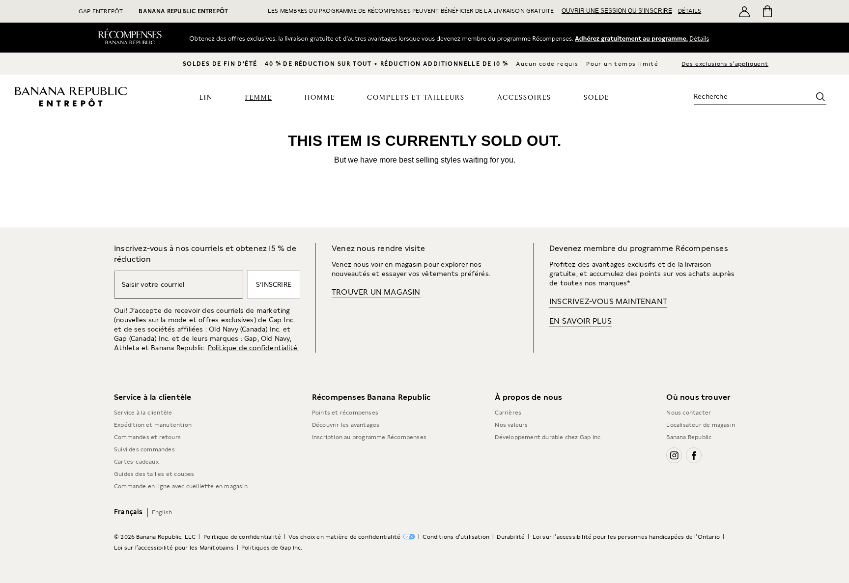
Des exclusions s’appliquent (724, 63)
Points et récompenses (345, 412)
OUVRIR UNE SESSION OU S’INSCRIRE (617, 10)
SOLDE (596, 97)
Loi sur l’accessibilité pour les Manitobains (174, 547)
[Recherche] (820, 97)
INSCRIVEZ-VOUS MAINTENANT (608, 301)
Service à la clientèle (143, 412)
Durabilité (511, 536)
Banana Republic (688, 437)
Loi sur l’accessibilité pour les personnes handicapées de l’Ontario (626, 536)
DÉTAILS (689, 10)
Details (702, 37)
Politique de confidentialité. (253, 348)
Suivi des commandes (144, 449)
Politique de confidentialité (242, 536)
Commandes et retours (147, 437)
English (162, 512)
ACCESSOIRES (524, 97)
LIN (206, 97)
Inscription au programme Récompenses (369, 437)
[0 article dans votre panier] (767, 11)
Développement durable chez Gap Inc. (548, 437)
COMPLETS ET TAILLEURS (416, 97)
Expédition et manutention (153, 424)
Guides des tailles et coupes (154, 474)
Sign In (630, 38)
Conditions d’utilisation (456, 536)
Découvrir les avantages (346, 424)
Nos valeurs (511, 424)
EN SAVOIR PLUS (580, 321)
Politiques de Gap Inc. (271, 547)
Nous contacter (688, 412)
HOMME (320, 97)
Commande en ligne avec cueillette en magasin (181, 486)
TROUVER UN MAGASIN (376, 292)
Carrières (508, 412)
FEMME (258, 97)
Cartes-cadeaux (136, 461)
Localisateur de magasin (700, 424)
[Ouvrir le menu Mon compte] (744, 11)
